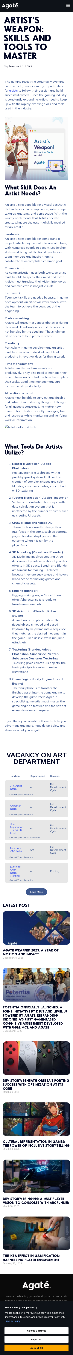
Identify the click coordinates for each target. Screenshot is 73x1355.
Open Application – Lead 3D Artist (16, 828)
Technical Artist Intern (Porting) (15, 871)
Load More (36, 892)
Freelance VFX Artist (16, 850)
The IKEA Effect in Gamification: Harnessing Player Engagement (31, 1258)
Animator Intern (15, 807)
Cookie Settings (36, 1330)
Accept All (36, 1347)
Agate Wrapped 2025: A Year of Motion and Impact (31, 952)
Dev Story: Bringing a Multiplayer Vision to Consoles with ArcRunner (36, 1201)
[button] (68, 5)
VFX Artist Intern (16, 787)
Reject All (36, 1339)
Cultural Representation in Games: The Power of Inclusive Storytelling (36, 1143)
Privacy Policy (12, 1320)
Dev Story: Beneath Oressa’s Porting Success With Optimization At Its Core (36, 1084)
